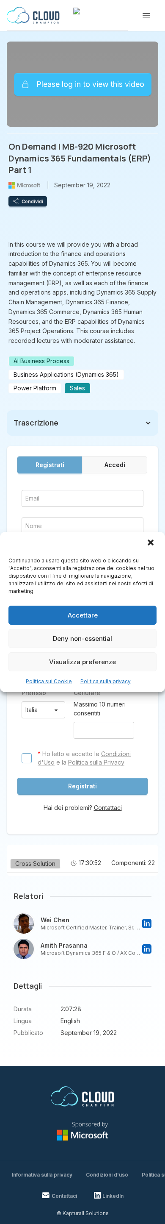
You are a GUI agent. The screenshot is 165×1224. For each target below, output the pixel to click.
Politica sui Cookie (49, 681)
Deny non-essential (82, 638)
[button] (151, 543)
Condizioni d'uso (107, 1174)
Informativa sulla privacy (42, 1174)
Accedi (114, 464)
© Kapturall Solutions (83, 1213)
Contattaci (108, 807)
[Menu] (146, 15)
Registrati (50, 464)
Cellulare (87, 692)
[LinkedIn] (146, 923)
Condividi (32, 201)
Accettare (83, 615)
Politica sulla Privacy (96, 762)
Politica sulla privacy (105, 681)
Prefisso (34, 692)
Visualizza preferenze (82, 662)
